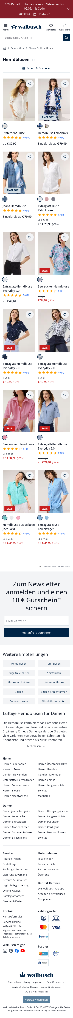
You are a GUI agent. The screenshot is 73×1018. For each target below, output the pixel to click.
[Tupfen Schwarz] (53, 199)
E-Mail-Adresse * (16, 621)
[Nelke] (5, 437)
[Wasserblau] (5, 518)
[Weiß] (40, 199)
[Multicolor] (47, 126)
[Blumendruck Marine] (5, 357)
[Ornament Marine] (40, 357)
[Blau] (40, 126)
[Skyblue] (47, 518)
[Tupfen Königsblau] (40, 518)
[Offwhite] (5, 126)
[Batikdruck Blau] (40, 279)
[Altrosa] (47, 199)
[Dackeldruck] (40, 437)
